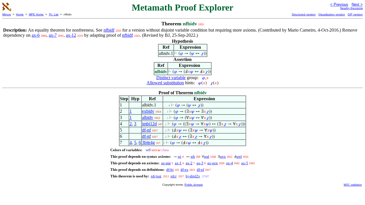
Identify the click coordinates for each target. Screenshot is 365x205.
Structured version (304, 14)
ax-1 (178, 163)
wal (206, 156)
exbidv (148, 111)
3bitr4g (148, 142)
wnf (239, 156)
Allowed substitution (165, 82)
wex (223, 156)
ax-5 (244, 163)
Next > (357, 4)
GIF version (355, 14)
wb (192, 156)
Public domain (193, 184)
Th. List (53, 14)
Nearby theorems (351, 8)
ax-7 (53, 35)
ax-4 (229, 163)
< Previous (339, 4)
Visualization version (331, 14)
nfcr (174, 176)
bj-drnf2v (193, 176)
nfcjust (156, 176)
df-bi (170, 169)
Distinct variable (171, 77)
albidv (147, 117)
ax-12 (71, 35)
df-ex (184, 169)
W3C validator (353, 184)
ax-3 (199, 163)
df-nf (146, 130)
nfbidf (109, 30)
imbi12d (149, 123)
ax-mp (166, 163)
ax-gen (212, 163)
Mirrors (6, 14)
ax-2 (189, 163)
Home (20, 14)
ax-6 (36, 35)
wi (179, 156)
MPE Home (36, 14)
